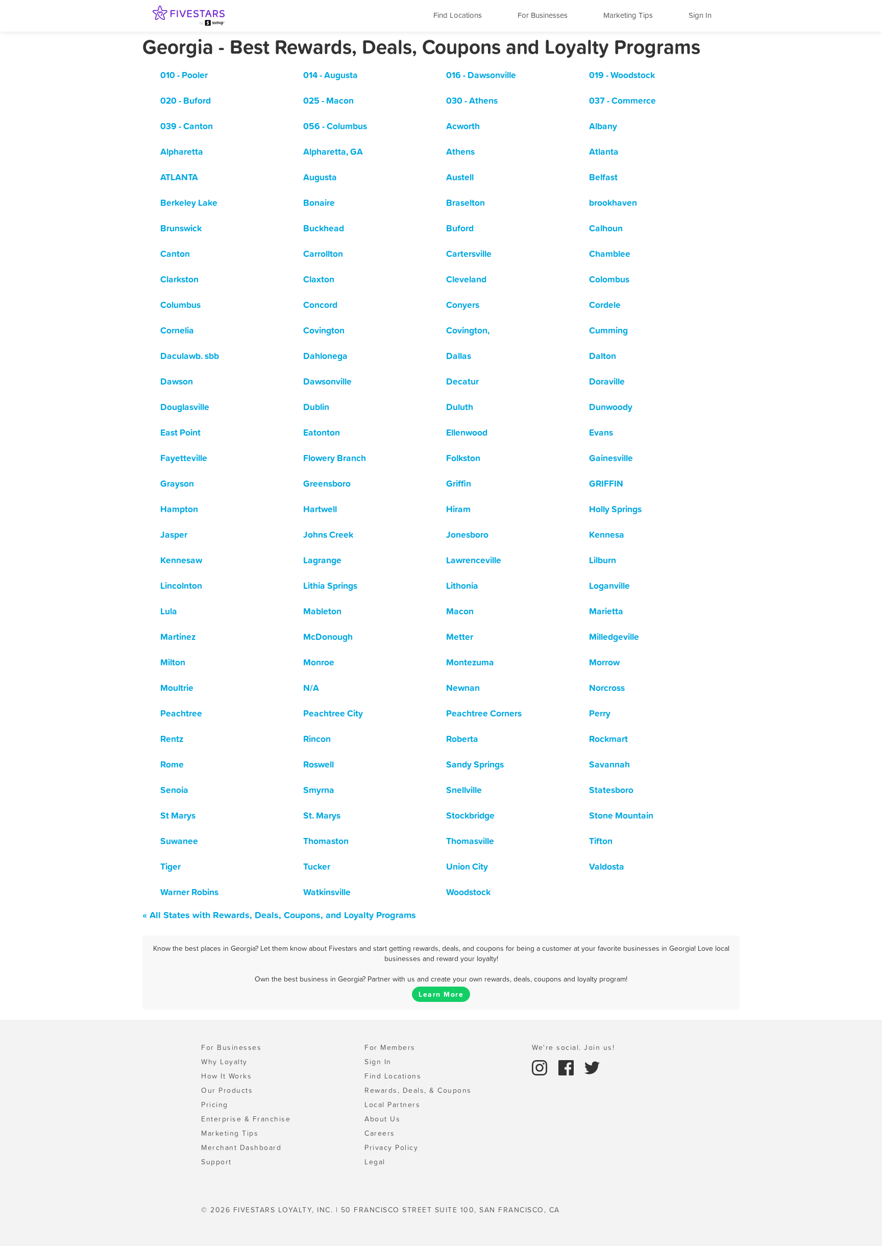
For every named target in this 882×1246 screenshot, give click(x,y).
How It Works (226, 1076)
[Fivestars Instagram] (541, 1067)
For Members (389, 1047)
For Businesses (543, 15)
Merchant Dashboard (241, 1147)
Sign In (700, 15)
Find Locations (457, 15)
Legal (374, 1162)
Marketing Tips (628, 15)
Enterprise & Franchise (245, 1119)
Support (216, 1162)
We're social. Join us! (573, 1047)
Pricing (214, 1104)
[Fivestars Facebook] (567, 1067)
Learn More (441, 994)
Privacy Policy (391, 1147)
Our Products (227, 1090)
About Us (382, 1119)
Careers (379, 1133)
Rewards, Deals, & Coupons (418, 1090)
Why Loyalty (224, 1062)
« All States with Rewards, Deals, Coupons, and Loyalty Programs (279, 915)
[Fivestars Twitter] (592, 1067)
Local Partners (392, 1104)
